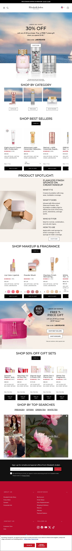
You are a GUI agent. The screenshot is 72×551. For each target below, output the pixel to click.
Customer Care (8, 526)
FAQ (5, 529)
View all (36, 123)
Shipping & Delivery (42, 505)
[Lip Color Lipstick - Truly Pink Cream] (13, 291)
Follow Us (42, 521)
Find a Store (7, 500)
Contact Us (9, 521)
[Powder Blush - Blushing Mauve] (32, 292)
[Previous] (5, 292)
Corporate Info (8, 505)
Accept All (29, 545)
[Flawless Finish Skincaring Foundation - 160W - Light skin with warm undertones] (56, 291)
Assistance (42, 492)
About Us (8, 492)
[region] (36, 1)
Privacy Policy (26, 475)
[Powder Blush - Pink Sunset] (28, 292)
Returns (39, 508)
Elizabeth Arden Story (10, 497)
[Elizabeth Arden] (36, 8)
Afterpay (39, 510)
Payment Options (42, 513)
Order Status (40, 500)
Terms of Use (34, 539)
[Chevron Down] (62, 7)
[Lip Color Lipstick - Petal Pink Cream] (8, 291)
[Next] (67, 149)
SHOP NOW (35, 45)
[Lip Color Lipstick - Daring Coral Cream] (17, 291)
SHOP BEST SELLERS (55, 331)
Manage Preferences (41, 545)
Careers (6, 502)
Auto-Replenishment (43, 502)
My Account (40, 497)
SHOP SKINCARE (55, 336)
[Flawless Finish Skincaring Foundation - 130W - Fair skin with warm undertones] (52, 291)
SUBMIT (57, 469)
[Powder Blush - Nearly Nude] (37, 292)
